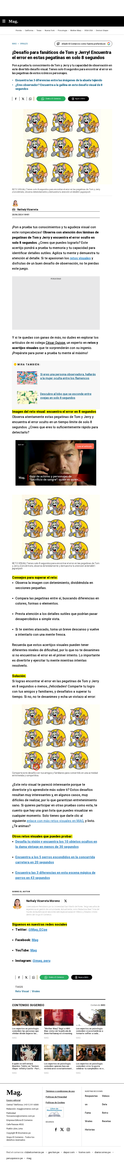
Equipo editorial (13, 1100)
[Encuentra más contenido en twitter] (23, 99)
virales (36, 991)
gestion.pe (54, 1152)
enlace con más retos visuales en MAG (55, 821)
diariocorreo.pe (103, 1152)
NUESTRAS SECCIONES (94, 1091)
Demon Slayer (102, 30)
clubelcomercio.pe (34, 1152)
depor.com (69, 1152)
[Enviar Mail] (14, 209)
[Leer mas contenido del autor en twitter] (65, 901)
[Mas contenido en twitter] (62, 1129)
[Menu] (5, 21)
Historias (90, 1129)
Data (104, 1104)
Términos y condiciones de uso (60, 1091)
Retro (105, 1112)
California (29, 30)
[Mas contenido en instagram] (68, 1129)
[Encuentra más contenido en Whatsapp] (30, 99)
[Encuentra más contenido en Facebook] (15, 99)
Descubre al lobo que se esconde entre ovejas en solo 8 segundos (65, 395)
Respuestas (91, 1096)
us (86, 1104)
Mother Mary (75, 30)
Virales (88, 1121)
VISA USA (88, 30)
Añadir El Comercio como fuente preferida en (83, 44)
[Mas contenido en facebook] (56, 1129)
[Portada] (14, 1098)
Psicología (62, 30)
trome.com (84, 1152)
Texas (38, 30)
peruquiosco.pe (14, 1158)
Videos (105, 1096)
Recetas (106, 1121)
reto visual (22, 991)
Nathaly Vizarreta (27, 209)
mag (29, 1158)
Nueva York (50, 30)
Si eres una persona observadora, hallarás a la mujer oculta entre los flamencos (68, 376)
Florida (19, 30)
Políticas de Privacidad (56, 1097)
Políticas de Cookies (55, 1102)
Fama (88, 1112)
